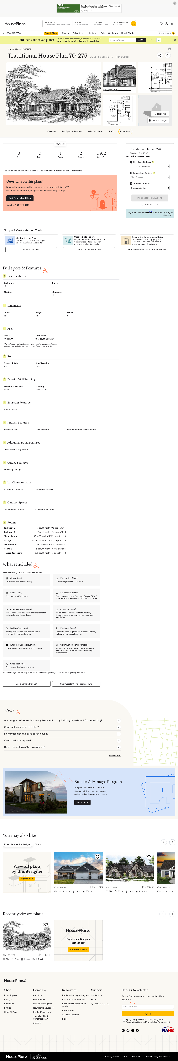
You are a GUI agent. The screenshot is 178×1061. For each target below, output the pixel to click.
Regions (92, 33)
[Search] (173, 33)
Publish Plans (68, 1010)
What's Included (95, 131)
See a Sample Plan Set (26, 684)
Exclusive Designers (42, 1003)
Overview (51, 131)
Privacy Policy (93, 41)
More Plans (125, 131)
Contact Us (96, 995)
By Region (9, 1003)
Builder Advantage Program (75, 995)
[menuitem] (51, 33)
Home (10, 49)
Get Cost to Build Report (89, 249)
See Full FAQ (115, 755)
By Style (8, 999)
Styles (64, 33)
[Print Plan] (170, 48)
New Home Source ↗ (43, 1008)
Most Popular (10, 995)
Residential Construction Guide (74, 1005)
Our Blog (112, 33)
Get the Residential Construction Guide (147, 249)
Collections (78, 33)
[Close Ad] (175, 3)
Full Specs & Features (72, 131)
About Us (37, 995)
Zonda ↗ (37, 1023)
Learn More (82, 802)
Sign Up (147, 1013)
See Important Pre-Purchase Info (76, 684)
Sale (103, 33)
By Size (7, 1008)
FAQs (111, 131)
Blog (64, 1019)
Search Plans (51, 33)
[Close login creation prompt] (176, 40)
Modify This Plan (31, 249)
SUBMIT (141, 40)
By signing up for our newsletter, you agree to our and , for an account (148, 1020)
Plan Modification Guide (73, 999)
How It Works (127, 33)
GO (133, 23)
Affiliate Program (70, 1014)
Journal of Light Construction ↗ (40, 1017)
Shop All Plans (10, 1012)
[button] (175, 40)
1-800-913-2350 (13, 33)
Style (17, 49)
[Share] (160, 55)
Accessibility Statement (157, 1056)
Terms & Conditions (76, 41)
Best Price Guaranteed (138, 156)
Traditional (27, 49)
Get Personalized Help (20, 198)
